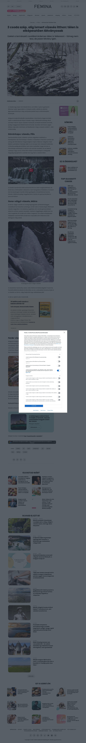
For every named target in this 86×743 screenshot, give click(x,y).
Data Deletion (36, 410)
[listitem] (43, 354)
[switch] (58, 357)
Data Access (43, 410)
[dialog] (43, 371)
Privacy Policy (50, 410)
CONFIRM (34, 405)
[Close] (65, 333)
